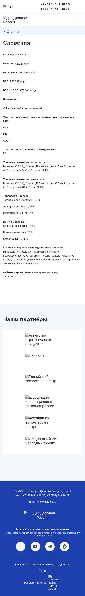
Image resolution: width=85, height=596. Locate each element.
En (11, 6)
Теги (42, 570)
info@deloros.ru (46, 501)
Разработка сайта (35, 582)
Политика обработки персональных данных (42, 564)
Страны (13, 32)
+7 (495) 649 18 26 (55, 4)
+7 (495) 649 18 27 (55, 9)
